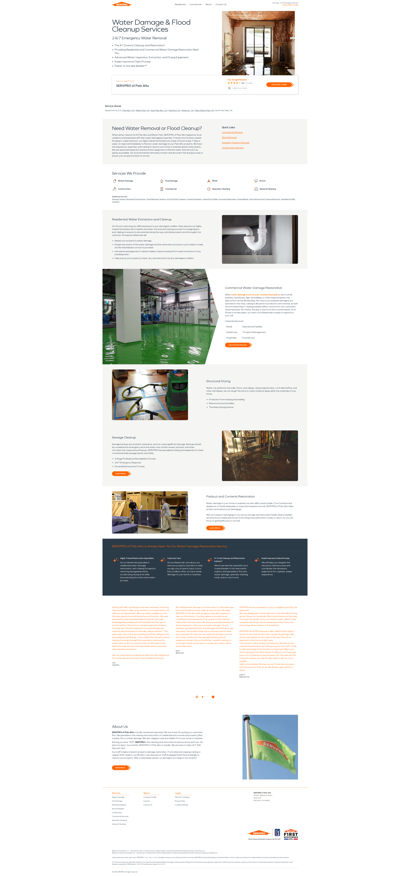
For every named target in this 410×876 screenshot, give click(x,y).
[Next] (213, 697)
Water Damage (118, 797)
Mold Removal (229, 137)
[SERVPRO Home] (122, 4)
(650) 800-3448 (290, 5)
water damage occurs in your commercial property (255, 294)
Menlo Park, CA (142, 110)
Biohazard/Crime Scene (136, 199)
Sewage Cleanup (119, 199)
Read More (120, 767)
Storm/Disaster (118, 809)
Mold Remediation (119, 805)
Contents (115, 202)
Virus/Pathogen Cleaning (156, 199)
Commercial (195, 4)
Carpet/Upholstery (194, 199)
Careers (146, 801)
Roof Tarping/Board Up (270, 199)
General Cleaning (119, 824)
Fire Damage (117, 801)
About (208, 4)
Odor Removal (255, 199)
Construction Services (233, 147)
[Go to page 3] (207, 697)
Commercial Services (232, 132)
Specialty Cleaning (119, 820)
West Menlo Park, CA (204, 110)
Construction (117, 813)
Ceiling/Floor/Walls (210, 199)
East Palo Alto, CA (159, 110)
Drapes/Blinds (242, 199)
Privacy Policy (180, 801)
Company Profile (149, 797)
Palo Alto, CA (128, 110)
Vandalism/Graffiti (288, 199)
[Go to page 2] (205, 697)
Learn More (120, 473)
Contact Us (221, 4)
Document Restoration (227, 199)
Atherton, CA (187, 110)
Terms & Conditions (182, 797)
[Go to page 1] (202, 697)
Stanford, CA (174, 110)
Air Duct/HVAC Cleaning (176, 199)
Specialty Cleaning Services (235, 142)
